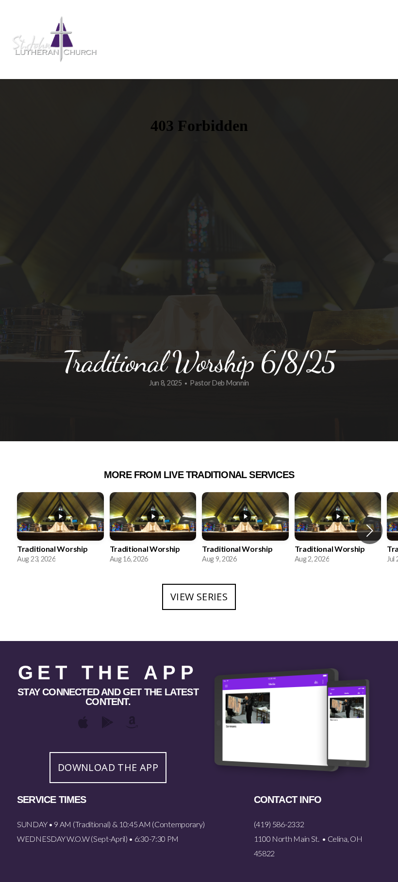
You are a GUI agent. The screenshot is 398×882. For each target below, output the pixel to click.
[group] (60, 530)
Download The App (108, 767)
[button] (369, 530)
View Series (199, 596)
